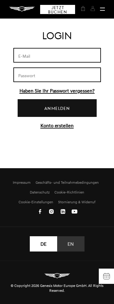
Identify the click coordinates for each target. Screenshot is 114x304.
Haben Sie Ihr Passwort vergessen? (57, 91)
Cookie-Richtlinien (69, 192)
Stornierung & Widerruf (76, 202)
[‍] (102, 9)
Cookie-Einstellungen (36, 202)
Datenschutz (40, 192)
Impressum (22, 182)
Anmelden (57, 108)
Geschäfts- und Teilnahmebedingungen (67, 182)
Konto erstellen (57, 125)
